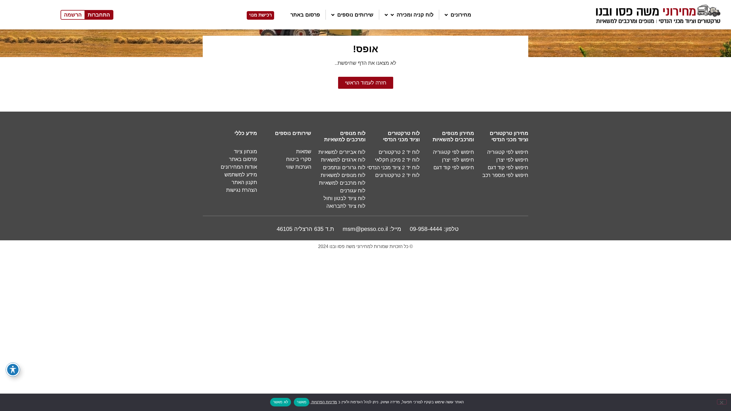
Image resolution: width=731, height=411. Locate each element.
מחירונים (461, 15)
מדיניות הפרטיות (323, 402)
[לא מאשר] (722, 401)
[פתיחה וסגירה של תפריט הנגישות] (13, 369)
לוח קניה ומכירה (415, 15)
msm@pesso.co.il (365, 229)
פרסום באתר (305, 15)
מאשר (301, 402)
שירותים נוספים (355, 15)
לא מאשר (280, 402)
